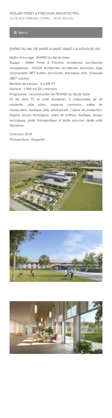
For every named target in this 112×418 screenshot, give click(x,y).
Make (31, 396)
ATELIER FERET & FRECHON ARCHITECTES (44, 13)
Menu (23, 32)
